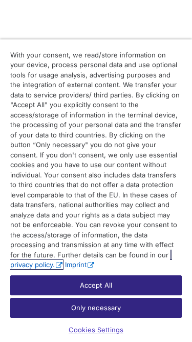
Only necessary (96, 308)
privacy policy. (32, 264)
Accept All (96, 285)
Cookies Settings (96, 330)
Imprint (76, 264)
